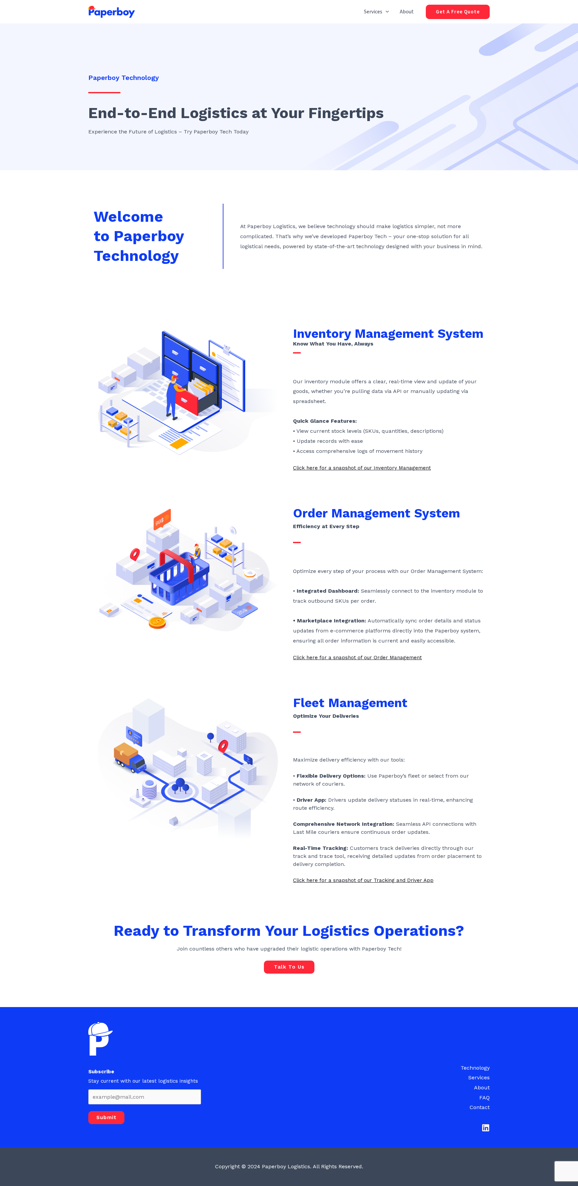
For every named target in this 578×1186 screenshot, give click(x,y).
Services (373, 11)
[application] (385, 11)
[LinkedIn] (486, 1128)
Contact (480, 1107)
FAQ (484, 1097)
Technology (475, 1068)
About (407, 11)
